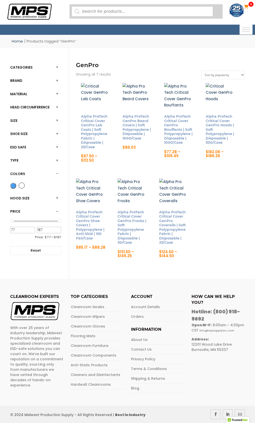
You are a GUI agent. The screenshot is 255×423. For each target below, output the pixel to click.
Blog (135, 388)
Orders (137, 316)
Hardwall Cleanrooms (91, 384)
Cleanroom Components (93, 355)
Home (17, 41)
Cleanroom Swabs (87, 306)
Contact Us (141, 349)
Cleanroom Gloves (88, 326)
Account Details (145, 306)
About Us (139, 339)
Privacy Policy (143, 359)
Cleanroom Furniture (89, 345)
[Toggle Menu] (246, 29)
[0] (246, 6)
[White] (22, 185)
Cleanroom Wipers (88, 316)
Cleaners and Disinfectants (95, 374)
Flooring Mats (83, 335)
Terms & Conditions (149, 368)
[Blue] (13, 186)
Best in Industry (130, 414)
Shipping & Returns (148, 378)
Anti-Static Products (89, 365)
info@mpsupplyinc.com (216, 330)
